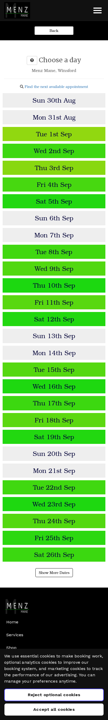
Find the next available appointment (56, 86)
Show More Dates (54, 572)
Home (12, 621)
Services (14, 634)
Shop (11, 647)
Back (54, 30)
